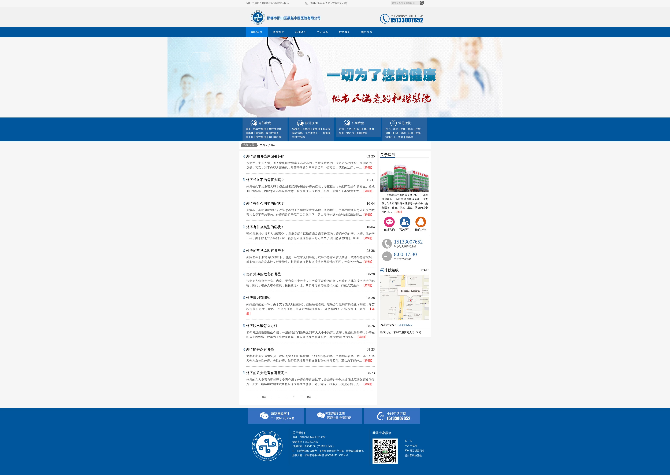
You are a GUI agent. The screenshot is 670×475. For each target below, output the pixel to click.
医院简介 (278, 32)
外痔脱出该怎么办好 (261, 326)
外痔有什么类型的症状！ (265, 227)
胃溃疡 (260, 133)
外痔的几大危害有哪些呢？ (267, 373)
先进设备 (322, 32)
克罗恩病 (310, 133)
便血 (371, 129)
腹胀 (388, 133)
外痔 (349, 129)
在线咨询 (389, 229)
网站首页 (256, 32)
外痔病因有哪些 (258, 298)
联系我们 (344, 32)
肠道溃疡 (297, 133)
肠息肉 (326, 129)
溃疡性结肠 (298, 137)
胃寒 (400, 137)
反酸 (418, 129)
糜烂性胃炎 (275, 129)
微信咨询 (420, 229)
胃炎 (248, 129)
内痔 (341, 129)
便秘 (418, 133)
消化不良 (390, 137)
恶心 (388, 129)
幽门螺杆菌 (275, 137)
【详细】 (398, 212)
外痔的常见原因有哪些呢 (265, 250)
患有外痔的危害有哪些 (263, 274)
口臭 (410, 133)
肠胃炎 (316, 129)
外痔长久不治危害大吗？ (265, 180)
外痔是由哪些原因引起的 (265, 156)
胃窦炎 (250, 133)
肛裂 (356, 129)
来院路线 (392, 270)
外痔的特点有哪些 (260, 349)
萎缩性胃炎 (272, 133)
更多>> (424, 269)
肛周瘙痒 (361, 133)
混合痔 (350, 133)
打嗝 (395, 133)
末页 (309, 397)
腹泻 (403, 133)
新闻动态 (300, 32)
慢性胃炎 (261, 137)
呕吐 (395, 129)
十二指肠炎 (324, 133)
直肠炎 (306, 129)
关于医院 (388, 155)
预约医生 (405, 229)
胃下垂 (250, 137)
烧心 (410, 129)
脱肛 (341, 133)
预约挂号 (366, 32)
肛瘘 (364, 129)
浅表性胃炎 (259, 129)
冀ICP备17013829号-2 (336, 455)
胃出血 (410, 137)
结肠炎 (296, 129)
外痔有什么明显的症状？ (265, 203)
